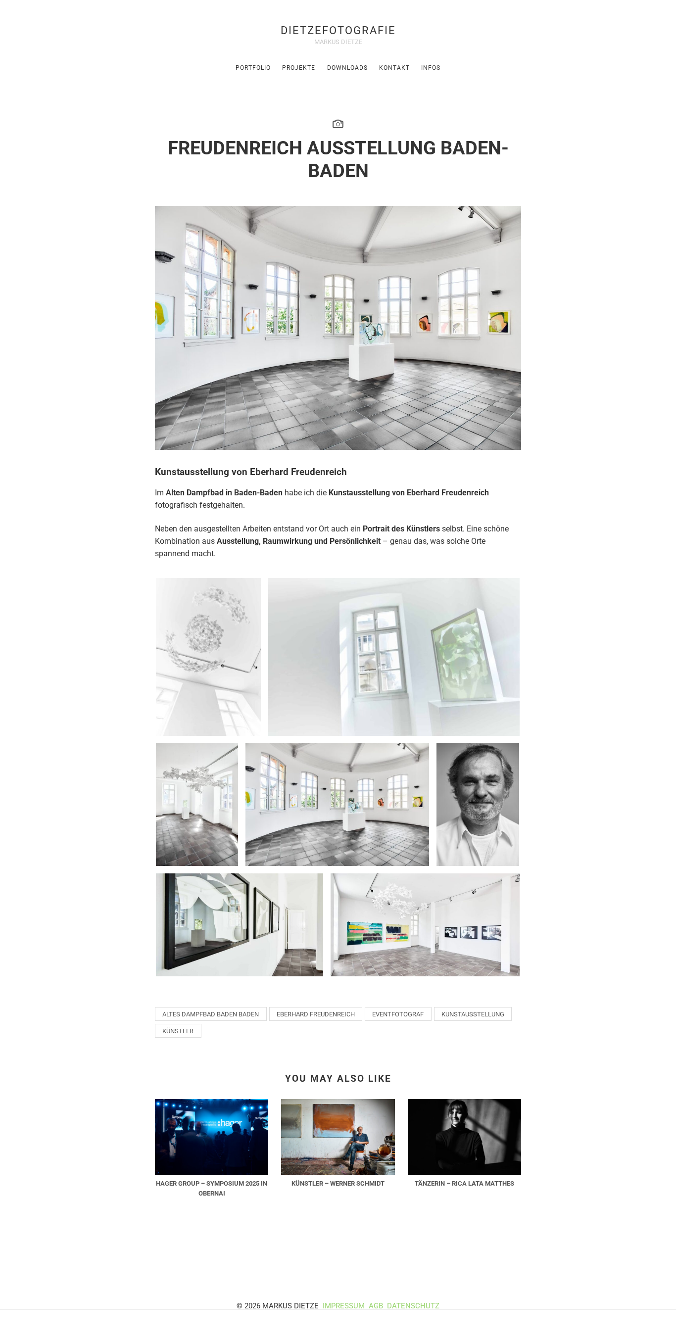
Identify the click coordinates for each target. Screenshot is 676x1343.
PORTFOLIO (253, 67)
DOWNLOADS (347, 67)
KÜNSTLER (177, 1031)
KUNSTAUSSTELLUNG (472, 1014)
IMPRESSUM (344, 1305)
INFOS (430, 67)
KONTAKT (394, 67)
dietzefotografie (338, 30)
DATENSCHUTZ (413, 1305)
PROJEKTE (298, 67)
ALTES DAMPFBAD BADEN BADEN (210, 1014)
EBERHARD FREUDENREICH (316, 1014)
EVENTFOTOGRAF (398, 1014)
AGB (377, 1305)
